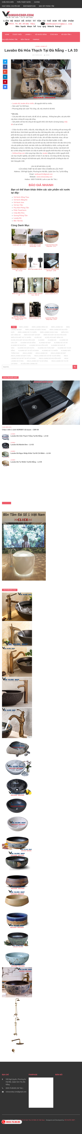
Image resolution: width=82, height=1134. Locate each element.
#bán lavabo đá (57, 327)
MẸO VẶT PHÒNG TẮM (46, 6)
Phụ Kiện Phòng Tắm (9, 39)
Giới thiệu (17, 34)
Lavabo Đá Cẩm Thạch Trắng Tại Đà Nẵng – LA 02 (29, 436)
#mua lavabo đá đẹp (58, 353)
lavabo (45, 153)
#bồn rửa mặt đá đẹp (32, 335)
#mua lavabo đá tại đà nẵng (37, 361)
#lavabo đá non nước (26, 348)
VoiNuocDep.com (18, 153)
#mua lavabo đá (41, 353)
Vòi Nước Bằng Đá (20, 200)
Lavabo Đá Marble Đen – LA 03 (22, 444)
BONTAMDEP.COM (29, 6)
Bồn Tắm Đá (25, 39)
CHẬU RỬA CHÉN (8, 2)
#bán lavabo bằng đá (40, 327)
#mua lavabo (27, 353)
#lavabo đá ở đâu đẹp (46, 348)
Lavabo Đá (17, 218)
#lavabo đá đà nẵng (28, 342)
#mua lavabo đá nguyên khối (50, 358)
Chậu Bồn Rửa (19, 213)
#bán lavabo (23, 327)
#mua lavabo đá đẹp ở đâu (21, 356)
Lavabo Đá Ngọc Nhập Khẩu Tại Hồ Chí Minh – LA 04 (30, 453)
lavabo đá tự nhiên (27, 103)
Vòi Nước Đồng (41, 34)
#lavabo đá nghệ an (18, 345)
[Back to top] (76, 1128)
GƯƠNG (37, 2)
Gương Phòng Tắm (21, 215)
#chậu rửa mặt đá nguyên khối (23, 340)
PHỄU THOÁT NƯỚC (24, 2)
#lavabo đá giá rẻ (61, 342)
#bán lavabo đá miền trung (35, 329)
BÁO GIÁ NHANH (41, 185)
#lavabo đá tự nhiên (50, 350)
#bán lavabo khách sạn (49, 332)
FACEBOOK (6, 503)
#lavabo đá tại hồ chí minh (28, 350)
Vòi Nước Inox (19, 202)
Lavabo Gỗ (43, 46)
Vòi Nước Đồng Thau (21, 197)
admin (47, 55)
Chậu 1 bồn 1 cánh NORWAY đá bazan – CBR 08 (20, 430)
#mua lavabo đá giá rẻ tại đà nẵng (47, 356)
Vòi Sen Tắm (18, 205)
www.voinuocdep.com (44, 177)
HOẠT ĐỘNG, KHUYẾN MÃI (11, 6)
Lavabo (37, 46)
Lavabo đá (16, 103)
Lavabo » (28, 34)
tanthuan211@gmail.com (43, 174)
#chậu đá (38, 337)
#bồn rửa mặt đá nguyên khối (55, 335)
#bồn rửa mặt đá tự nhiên (21, 337)
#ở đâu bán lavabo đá (29, 363)
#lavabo (41, 340)
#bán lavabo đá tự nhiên (27, 332)
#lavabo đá (52, 340)
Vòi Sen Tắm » (66, 34)
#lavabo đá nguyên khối (38, 345)
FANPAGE (36, 39)
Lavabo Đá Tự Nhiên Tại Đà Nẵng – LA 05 (26, 462)
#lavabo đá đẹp (45, 342)
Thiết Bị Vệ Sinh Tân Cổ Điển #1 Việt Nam (31, 1120)
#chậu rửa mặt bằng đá (54, 337)
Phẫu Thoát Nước (20, 210)
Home (7, 34)
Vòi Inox (54, 34)
